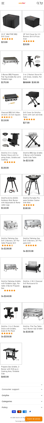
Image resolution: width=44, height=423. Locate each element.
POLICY (4, 407)
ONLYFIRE (5, 395)
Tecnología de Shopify (22, 421)
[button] (8, 39)
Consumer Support (10, 389)
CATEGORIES (7, 401)
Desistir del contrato (33, 419)
